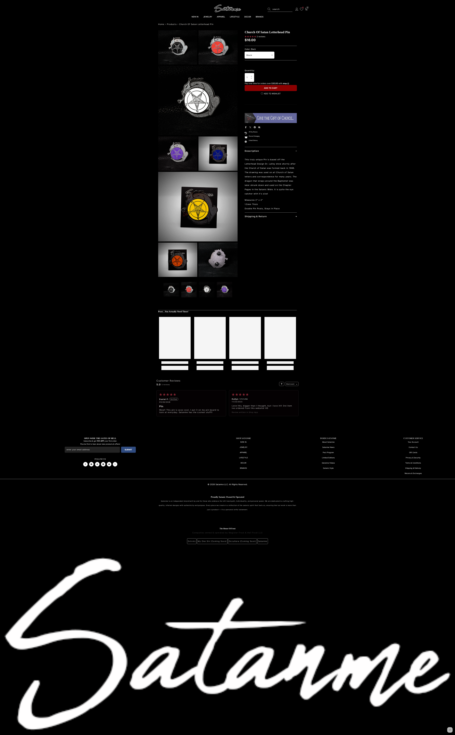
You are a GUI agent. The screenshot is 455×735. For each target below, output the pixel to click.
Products (172, 24)
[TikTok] (103, 464)
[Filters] (281, 384)
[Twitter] (250, 127)
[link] (174, 362)
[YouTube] (109, 464)
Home (161, 24)
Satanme (262, 541)
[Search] (280, 9)
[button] (251, 36)
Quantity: (250, 70)
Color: (250, 49)
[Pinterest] (255, 127)
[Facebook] (246, 127)
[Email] (259, 127)
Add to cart (271, 88)
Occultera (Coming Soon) (242, 541)
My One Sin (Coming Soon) (212, 541)
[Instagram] (91, 464)
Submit (128, 449)
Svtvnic (192, 541)
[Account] (296, 9)
